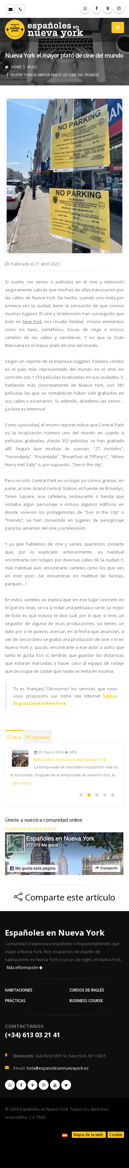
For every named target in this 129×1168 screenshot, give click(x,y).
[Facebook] (96, 8)
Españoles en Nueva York (31, 829)
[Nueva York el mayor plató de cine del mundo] (64, 176)
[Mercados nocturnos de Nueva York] (20, 758)
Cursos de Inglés (86, 990)
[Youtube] (55, 1085)
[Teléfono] (20, 9)
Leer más (21, 783)
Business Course (86, 1000)
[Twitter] (66, 1085)
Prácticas (15, 1000)
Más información (23, 967)
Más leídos (40, 737)
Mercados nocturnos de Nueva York (70, 759)
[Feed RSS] (119, 8)
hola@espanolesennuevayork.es (58, 1068)
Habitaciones (18, 990)
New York (32, 321)
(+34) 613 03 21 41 (32, 1034)
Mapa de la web (88, 1135)
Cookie (115, 1135)
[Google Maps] (107, 8)
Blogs (17, 737)
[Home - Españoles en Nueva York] (44, 28)
